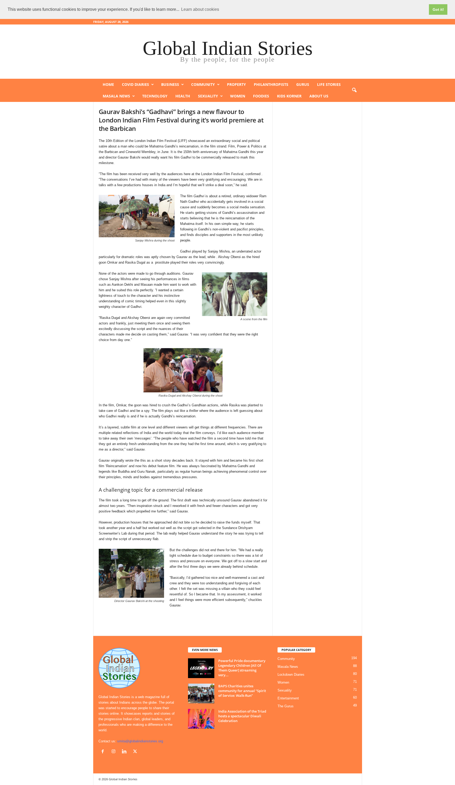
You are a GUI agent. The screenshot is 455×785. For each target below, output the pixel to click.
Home (108, 84)
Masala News (116, 95)
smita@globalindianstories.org (140, 741)
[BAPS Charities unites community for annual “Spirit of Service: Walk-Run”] (201, 693)
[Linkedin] (125, 752)
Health (182, 95)
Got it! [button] (438, 9)
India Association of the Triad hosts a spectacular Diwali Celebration (242, 716)
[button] (354, 90)
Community (203, 84)
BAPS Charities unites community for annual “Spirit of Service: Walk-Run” (242, 691)
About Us (318, 95)
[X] (136, 752)
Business (170, 84)
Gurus (302, 84)
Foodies (261, 95)
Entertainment (288, 698)
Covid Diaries (135, 84)
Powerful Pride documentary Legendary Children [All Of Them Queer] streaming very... (241, 667)
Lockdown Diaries (291, 675)
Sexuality (208, 95)
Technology (154, 95)
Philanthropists (271, 84)
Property (236, 84)
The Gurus (286, 706)
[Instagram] (114, 752)
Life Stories (329, 84)
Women (237, 95)
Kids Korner (289, 95)
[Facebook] (103, 752)
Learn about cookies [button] (200, 9)
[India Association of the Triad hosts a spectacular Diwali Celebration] (201, 719)
